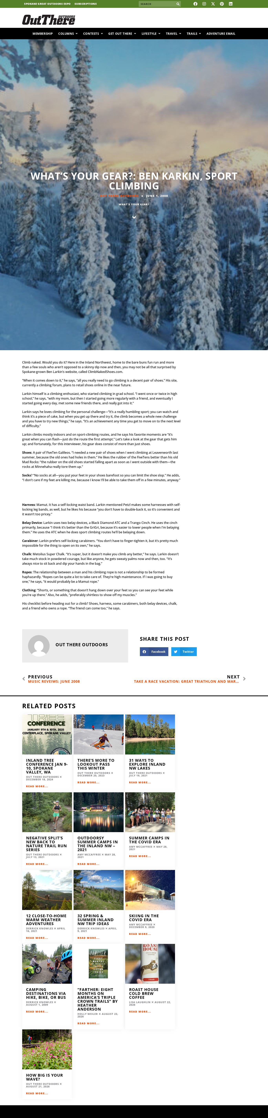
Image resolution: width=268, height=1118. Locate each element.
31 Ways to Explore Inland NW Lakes (147, 764)
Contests (91, 33)
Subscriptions (86, 3)
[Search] (178, 4)
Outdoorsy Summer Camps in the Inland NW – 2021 (97, 843)
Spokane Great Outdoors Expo (47, 3)
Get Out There (120, 33)
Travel (172, 33)
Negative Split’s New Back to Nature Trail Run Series (46, 843)
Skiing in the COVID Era (144, 917)
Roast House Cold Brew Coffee (144, 993)
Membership (43, 33)
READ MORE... (37, 786)
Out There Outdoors (119, 196)
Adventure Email (221, 33)
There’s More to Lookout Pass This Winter (96, 764)
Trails (192, 33)
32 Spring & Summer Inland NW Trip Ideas (95, 919)
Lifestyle (149, 33)
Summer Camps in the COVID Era (149, 839)
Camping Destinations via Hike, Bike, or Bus (46, 993)
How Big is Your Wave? (44, 1077)
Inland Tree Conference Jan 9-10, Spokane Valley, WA (47, 766)
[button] (154, 651)
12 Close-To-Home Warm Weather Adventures (46, 919)
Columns (66, 33)
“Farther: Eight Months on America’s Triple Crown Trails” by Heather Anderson (97, 999)
